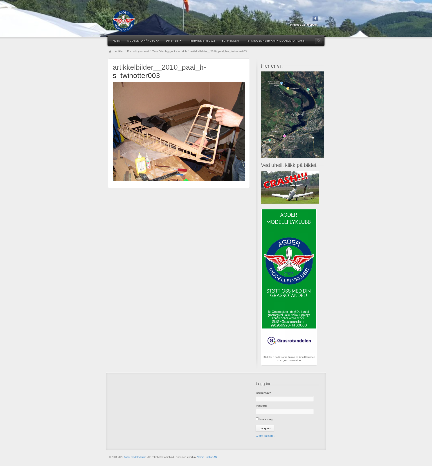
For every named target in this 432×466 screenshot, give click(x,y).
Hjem (117, 40)
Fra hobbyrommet (138, 51)
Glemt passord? (265, 435)
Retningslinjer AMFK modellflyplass (275, 40)
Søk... (318, 40)
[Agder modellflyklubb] (216, 21)
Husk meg (265, 419)
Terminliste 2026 (202, 40)
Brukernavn (263, 393)
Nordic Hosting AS (207, 457)
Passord (261, 405)
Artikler (119, 51)
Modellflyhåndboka (143, 40)
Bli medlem (230, 40)
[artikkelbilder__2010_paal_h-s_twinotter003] (179, 131)
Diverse (172, 40)
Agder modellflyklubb (135, 457)
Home (110, 51)
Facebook (315, 18)
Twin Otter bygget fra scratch (169, 51)
